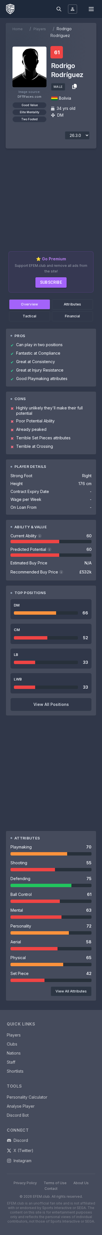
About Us (81, 1183)
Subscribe (51, 282)
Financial (72, 316)
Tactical (29, 316)
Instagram (22, 1160)
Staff (11, 1062)
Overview (29, 304)
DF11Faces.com (29, 97)
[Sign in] (72, 9)
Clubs (12, 1044)
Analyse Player (21, 1106)
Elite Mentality (29, 112)
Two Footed (29, 119)
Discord (21, 1140)
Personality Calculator (27, 1097)
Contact (51, 1188)
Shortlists (15, 1071)
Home (17, 29)
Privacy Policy (25, 1183)
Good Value (30, 105)
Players (39, 29)
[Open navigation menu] (91, 9)
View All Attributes (71, 991)
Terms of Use (55, 1183)
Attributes (72, 304)
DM (60, 115)
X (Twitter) (23, 1150)
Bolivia (65, 98)
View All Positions (51, 704)
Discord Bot (18, 1115)
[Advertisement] (51, 202)
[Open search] (59, 9)
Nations (14, 1053)
